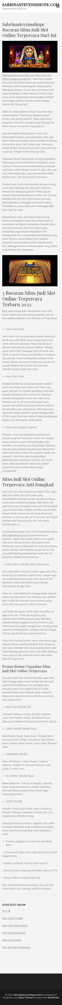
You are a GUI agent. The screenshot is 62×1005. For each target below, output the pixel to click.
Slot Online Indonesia (13, 932)
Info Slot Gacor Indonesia (16, 947)
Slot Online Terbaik (12, 918)
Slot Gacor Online (11, 940)
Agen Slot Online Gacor (15, 925)
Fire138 (6, 911)
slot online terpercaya (14, 535)
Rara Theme (25, 997)
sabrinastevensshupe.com (30, 4)
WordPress (53, 997)
